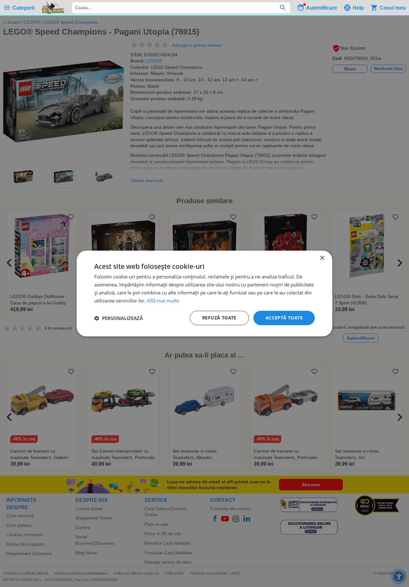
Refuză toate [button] (219, 318)
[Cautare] (282, 7)
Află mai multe (163, 300)
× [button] (322, 258)
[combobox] (181, 7)
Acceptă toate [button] (284, 318)
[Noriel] (53, 7)
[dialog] (204, 293)
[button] (118, 318)
